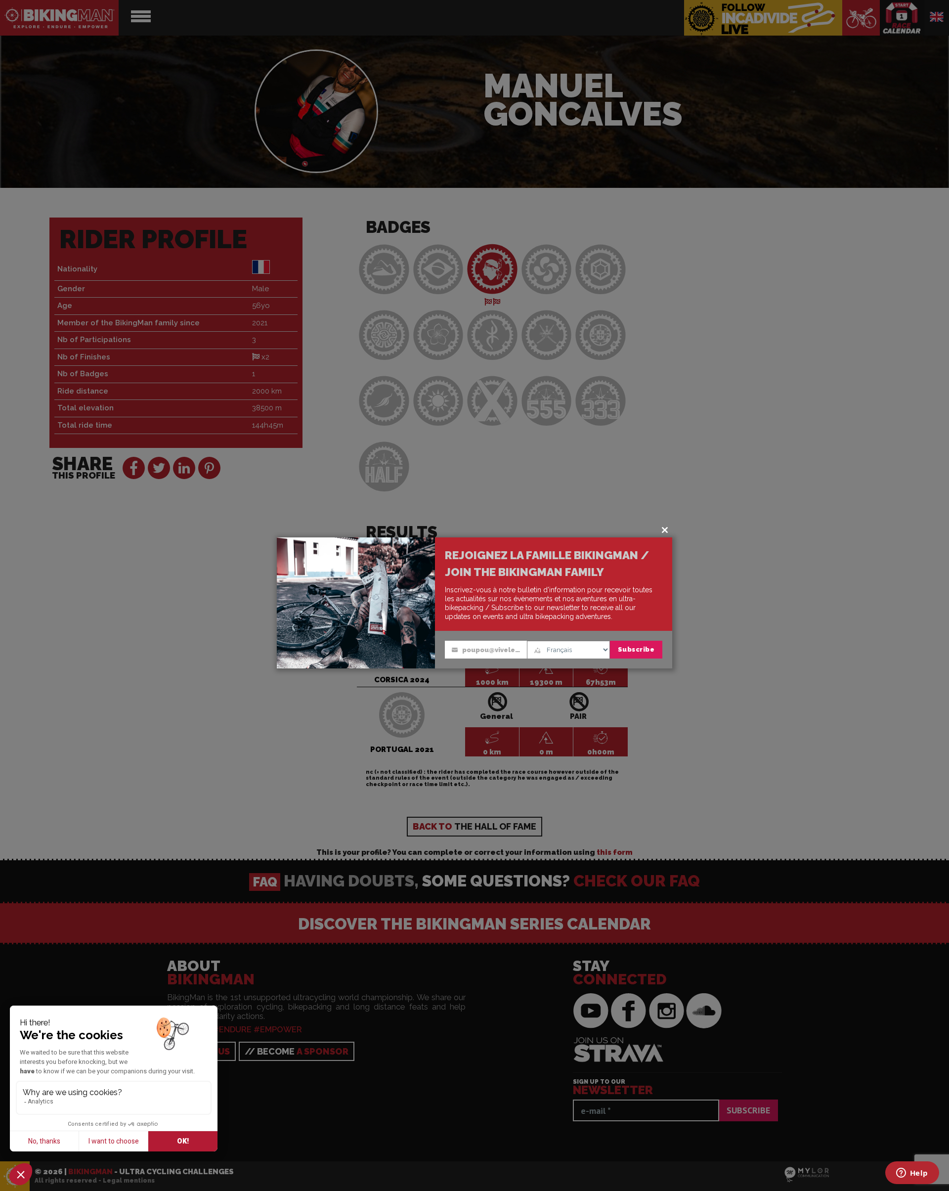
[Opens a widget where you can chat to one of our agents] (912, 1173)
